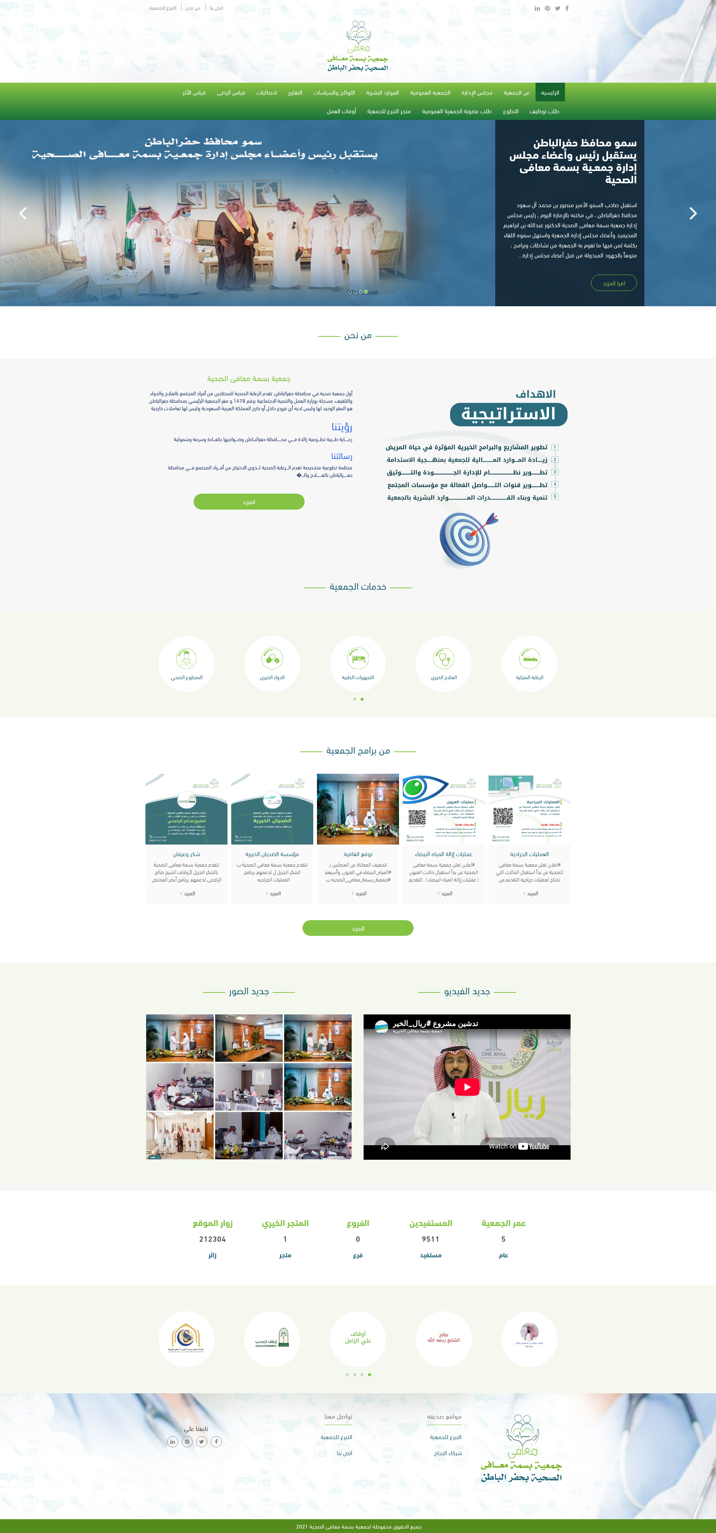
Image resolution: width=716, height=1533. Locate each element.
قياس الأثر (194, 92)
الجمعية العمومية (430, 92)
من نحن (193, 7)
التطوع (511, 110)
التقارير (295, 92)
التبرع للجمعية (162, 7)
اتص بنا (216, 7)
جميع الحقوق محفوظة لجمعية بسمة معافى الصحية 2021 (358, 1526)
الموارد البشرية (382, 92)
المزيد (248, 501)
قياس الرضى (231, 92)
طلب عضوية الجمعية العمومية (457, 110)
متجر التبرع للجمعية (389, 110)
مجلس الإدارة (477, 92)
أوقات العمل (341, 110)
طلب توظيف (544, 110)
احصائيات (267, 92)
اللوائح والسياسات (334, 92)
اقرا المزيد (614, 282)
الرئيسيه (550, 92)
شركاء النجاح (448, 1452)
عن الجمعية (517, 92)
